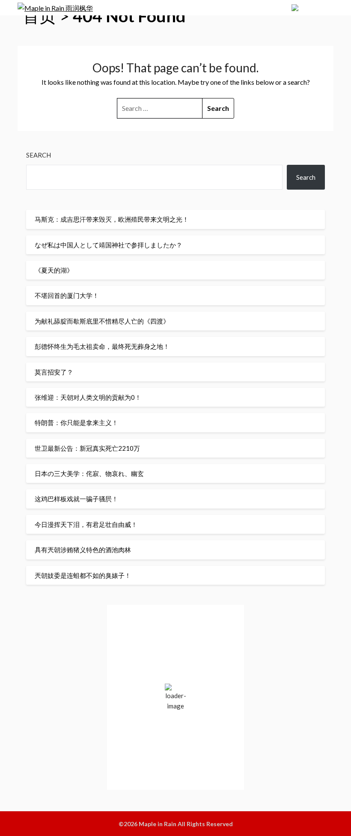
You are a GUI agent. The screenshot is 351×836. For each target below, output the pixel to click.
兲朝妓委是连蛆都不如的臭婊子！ (83, 575)
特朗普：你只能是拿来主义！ (76, 422)
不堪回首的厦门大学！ (67, 295)
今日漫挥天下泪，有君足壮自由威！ (86, 524)
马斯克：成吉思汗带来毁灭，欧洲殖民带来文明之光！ (112, 219)
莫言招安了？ (54, 372)
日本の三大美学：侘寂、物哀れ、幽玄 (89, 473)
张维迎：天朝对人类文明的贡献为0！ (88, 397)
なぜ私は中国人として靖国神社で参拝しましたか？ (108, 245)
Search (38, 155)
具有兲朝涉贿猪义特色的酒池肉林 (83, 549)
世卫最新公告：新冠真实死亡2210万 (87, 448)
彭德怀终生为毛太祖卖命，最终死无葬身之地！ (102, 346)
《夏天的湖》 (54, 270)
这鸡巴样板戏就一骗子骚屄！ (76, 499)
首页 (39, 16)
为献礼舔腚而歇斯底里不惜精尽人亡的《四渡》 (102, 321)
